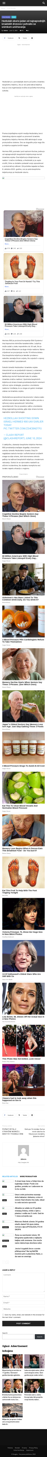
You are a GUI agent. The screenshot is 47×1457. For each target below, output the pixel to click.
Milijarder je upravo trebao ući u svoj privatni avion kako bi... (12, 1421)
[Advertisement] (23, 62)
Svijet (13, 17)
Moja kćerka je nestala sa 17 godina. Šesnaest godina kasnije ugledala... (11, 1372)
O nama (24, 1448)
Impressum (29, 1450)
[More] (32, 38)
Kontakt (17, 1448)
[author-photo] (23, 1156)
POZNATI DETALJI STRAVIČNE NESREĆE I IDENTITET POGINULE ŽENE (12, 1131)
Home (3, 8)
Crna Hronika (11, 8)
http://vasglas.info (23, 1162)
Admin (6, 30)
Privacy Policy (33, 1448)
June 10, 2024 (33, 438)
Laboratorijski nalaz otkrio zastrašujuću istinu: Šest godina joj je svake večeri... (34, 1372)
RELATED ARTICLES (10, 1176)
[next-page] (7, 1262)
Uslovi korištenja (19, 1450)
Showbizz (5, 1227)
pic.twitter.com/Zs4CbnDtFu (23, 428)
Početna (10, 1448)
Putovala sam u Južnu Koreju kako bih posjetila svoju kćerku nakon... (33, 1397)
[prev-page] (3, 1262)
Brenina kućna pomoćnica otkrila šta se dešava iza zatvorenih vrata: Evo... (11, 1397)
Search (5, 1333)
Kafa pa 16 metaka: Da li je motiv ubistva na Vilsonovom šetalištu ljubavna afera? (35, 1132)
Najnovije (5, 1240)
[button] (4, 3)
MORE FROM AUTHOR (28, 1176)
